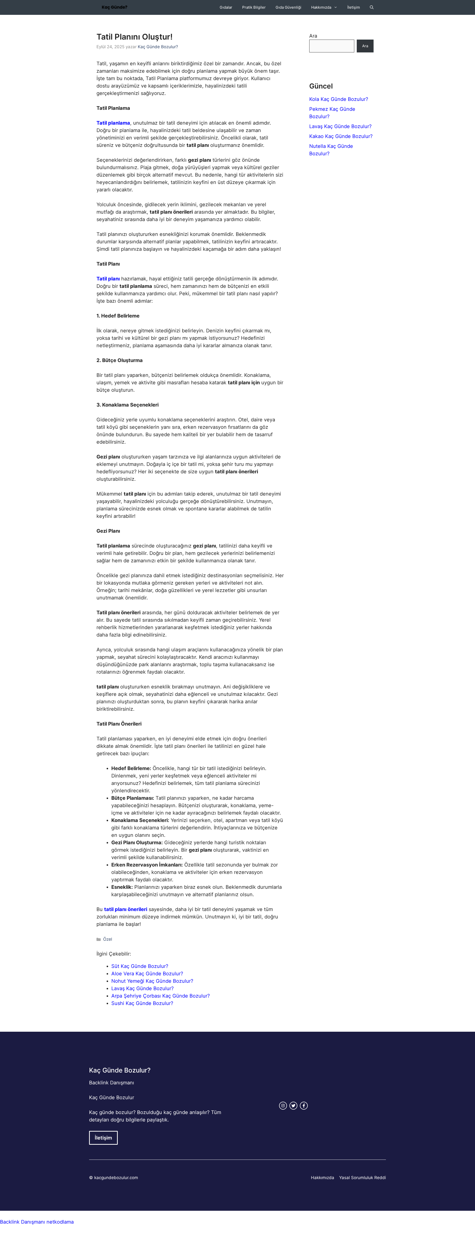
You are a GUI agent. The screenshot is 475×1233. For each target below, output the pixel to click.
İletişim (353, 7)
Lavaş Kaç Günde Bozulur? (142, 988)
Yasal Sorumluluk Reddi (362, 1177)
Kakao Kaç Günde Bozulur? (341, 136)
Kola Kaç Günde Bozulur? (338, 99)
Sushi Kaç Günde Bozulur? (142, 1003)
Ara (313, 36)
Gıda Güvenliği (288, 7)
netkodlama (60, 1222)
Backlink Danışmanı (111, 1083)
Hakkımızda (321, 7)
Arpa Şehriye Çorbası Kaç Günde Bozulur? (160, 996)
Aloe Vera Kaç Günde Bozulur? (147, 974)
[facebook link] (304, 1106)
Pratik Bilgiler (254, 7)
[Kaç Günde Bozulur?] (114, 7)
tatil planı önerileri (125, 909)
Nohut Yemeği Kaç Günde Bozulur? (152, 981)
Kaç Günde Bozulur (111, 1097)
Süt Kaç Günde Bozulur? (139, 966)
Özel (107, 939)
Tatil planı (108, 279)
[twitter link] (293, 1106)
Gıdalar (226, 7)
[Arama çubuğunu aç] (372, 7)
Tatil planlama (113, 123)
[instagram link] (283, 1106)
